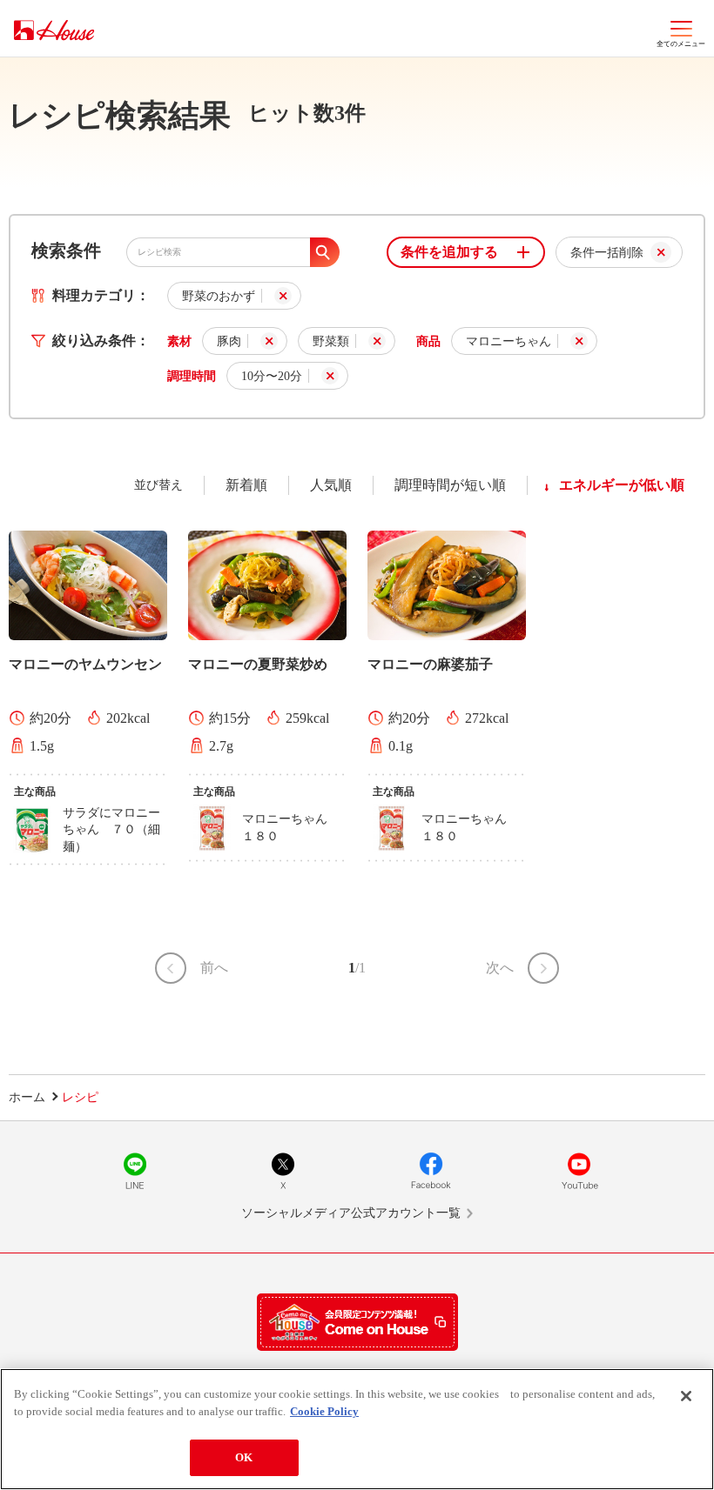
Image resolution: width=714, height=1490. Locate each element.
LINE (135, 1171)
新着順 (246, 485)
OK (244, 1457)
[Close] (686, 1396)
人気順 (331, 485)
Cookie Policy (324, 1411)
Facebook (431, 1171)
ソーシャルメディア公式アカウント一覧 (351, 1212)
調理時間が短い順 (450, 485)
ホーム (27, 1097)
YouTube (579, 1171)
